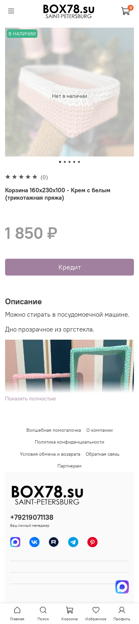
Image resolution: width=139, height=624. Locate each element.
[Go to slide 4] (74, 162)
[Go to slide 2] (65, 162)
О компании (99, 430)
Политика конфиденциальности (69, 442)
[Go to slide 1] (60, 162)
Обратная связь (102, 454)
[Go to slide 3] (69, 162)
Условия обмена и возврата (50, 454)
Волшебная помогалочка (53, 430)
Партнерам (69, 466)
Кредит (69, 267)
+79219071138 (31, 517)
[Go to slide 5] (79, 162)
